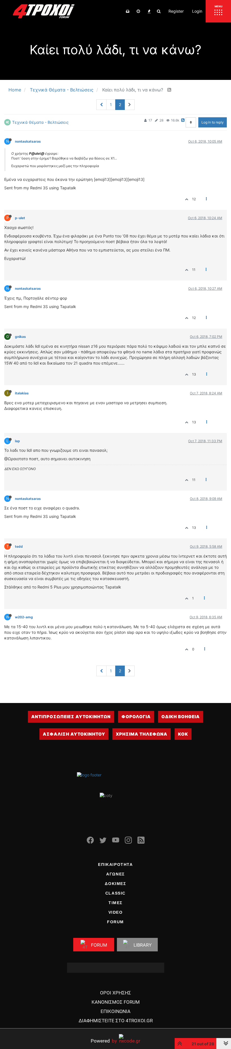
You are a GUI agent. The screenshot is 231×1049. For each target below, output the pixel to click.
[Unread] (127, 11)
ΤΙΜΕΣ (115, 902)
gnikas (20, 336)
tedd (19, 546)
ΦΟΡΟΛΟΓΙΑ (136, 716)
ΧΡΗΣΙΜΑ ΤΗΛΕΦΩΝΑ (141, 734)
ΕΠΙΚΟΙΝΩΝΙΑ (115, 1011)
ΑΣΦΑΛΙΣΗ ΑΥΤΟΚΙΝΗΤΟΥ (74, 734)
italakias (22, 393)
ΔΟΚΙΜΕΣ (115, 883)
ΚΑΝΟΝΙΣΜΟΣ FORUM (116, 1002)
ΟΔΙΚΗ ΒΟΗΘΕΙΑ (180, 716)
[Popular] (149, 11)
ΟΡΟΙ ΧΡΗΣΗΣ (115, 993)
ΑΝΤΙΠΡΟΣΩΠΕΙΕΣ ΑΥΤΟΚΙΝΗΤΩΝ (71, 716)
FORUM (115, 922)
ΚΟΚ (183, 734)
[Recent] (138, 11)
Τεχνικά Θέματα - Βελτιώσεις (40, 122)
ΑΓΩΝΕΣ (115, 874)
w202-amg (24, 617)
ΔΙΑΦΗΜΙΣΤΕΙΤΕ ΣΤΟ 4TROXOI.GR (116, 1020)
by (104, 1040)
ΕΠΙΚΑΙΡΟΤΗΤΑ (115, 864)
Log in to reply (212, 122)
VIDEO (115, 912)
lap (17, 441)
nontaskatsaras (28, 141)
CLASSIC (115, 893)
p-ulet (20, 218)
